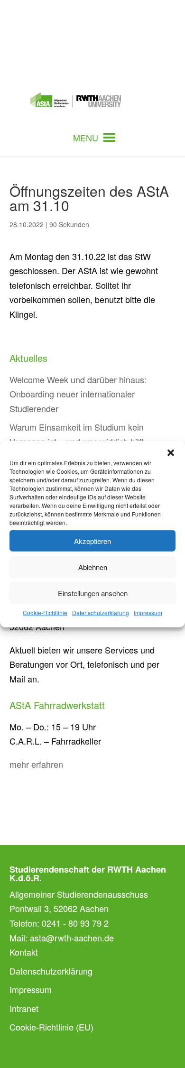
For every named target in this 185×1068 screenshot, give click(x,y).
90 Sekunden (69, 224)
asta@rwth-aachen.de (72, 937)
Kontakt (23, 952)
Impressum (148, 612)
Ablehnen (92, 566)
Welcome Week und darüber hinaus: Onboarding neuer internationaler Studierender (78, 393)
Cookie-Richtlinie (45, 612)
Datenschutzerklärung (100, 612)
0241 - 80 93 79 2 (75, 923)
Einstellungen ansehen (93, 593)
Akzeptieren (92, 540)
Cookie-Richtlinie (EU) (51, 1027)
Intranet (23, 1008)
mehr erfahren (36, 764)
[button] (171, 453)
